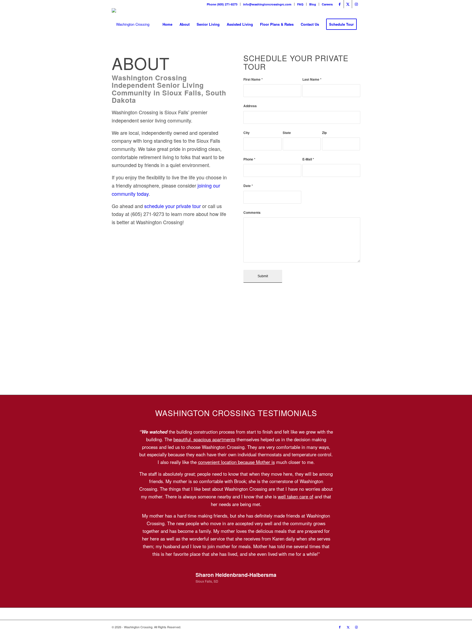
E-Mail (308, 159)
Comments (252, 212)
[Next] (348, 436)
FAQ (300, 4)
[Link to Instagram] (356, 4)
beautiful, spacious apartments (204, 439)
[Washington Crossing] (130, 24)
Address (250, 106)
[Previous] (124, 436)
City (246, 132)
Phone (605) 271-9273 (222, 4)
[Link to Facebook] (340, 4)
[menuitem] (222, 4)
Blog (312, 4)
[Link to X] (348, 4)
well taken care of (295, 496)
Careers (327, 4)
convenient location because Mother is (236, 462)
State (287, 132)
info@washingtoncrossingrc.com (267, 4)
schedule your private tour (172, 205)
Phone (249, 159)
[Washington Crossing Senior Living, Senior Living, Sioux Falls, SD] (132, 239)
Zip (324, 132)
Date (248, 185)
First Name (253, 79)
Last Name (311, 79)
